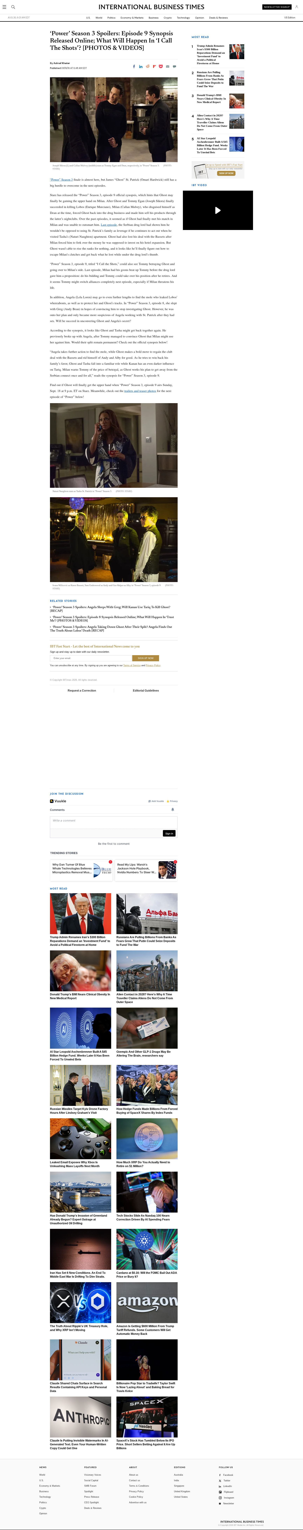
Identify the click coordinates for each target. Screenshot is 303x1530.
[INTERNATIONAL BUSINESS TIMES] (151, 7)
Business (154, 17)
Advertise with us (138, 1502)
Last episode (109, 224)
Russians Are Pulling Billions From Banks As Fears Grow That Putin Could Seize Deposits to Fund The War (146, 941)
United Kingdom (182, 1491)
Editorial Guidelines (146, 690)
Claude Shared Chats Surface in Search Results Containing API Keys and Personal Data (78, 1387)
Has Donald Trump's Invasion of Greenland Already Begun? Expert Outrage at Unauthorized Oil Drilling (78, 1219)
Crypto (168, 17)
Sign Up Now (226, 173)
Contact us (134, 1480)
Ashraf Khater (61, 63)
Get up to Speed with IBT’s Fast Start (224, 165)
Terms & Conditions (139, 1486)
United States (181, 1497)
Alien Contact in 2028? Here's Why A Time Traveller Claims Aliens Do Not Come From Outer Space (144, 998)
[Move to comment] (174, 66)
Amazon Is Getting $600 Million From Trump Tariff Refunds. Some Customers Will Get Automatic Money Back (145, 1330)
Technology (183, 17)
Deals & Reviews (218, 17)
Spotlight (88, 1491)
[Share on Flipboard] (154, 66)
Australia (178, 1475)
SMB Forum (90, 1486)
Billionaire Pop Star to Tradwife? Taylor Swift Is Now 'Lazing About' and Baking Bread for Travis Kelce (145, 1387)
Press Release (91, 1497)
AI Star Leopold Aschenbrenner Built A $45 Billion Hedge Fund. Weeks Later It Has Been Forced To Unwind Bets (79, 1055)
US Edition (289, 17)
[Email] (167, 66)
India (176, 1480)
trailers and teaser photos (140, 391)
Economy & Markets (132, 17)
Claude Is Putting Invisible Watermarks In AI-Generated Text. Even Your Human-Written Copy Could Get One (79, 1444)
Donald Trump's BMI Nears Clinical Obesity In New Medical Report (211, 99)
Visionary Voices (92, 1475)
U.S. (88, 17)
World (99, 17)
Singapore (179, 1486)
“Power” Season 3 (61, 179)
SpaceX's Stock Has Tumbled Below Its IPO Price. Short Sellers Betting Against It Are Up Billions (145, 1444)
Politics (111, 17)
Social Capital (91, 1480)
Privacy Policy (153, 665)
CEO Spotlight (91, 1502)
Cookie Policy (136, 1497)
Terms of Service (132, 665)
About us (133, 1475)
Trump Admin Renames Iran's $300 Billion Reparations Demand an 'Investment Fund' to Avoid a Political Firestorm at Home (80, 941)
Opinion (199, 17)
